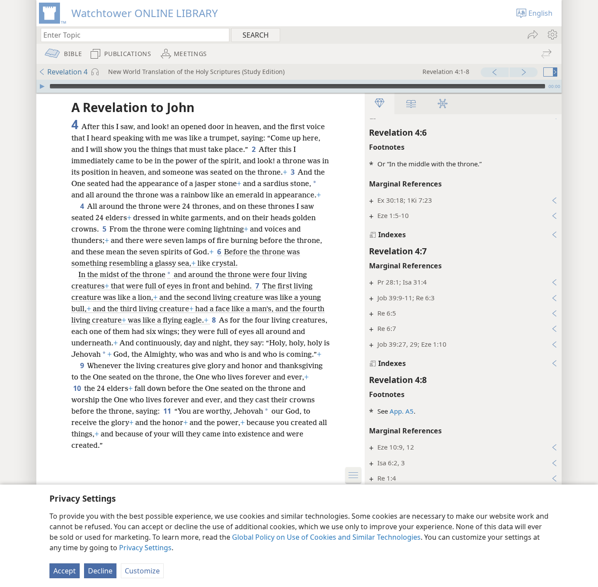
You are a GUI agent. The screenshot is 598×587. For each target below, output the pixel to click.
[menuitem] (551, 35)
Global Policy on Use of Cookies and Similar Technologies (326, 537)
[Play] (42, 86)
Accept (64, 571)
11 (167, 411)
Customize (142, 571)
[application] (299, 86)
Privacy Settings (145, 547)
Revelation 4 (67, 72)
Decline (100, 571)
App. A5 (402, 411)
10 (77, 388)
